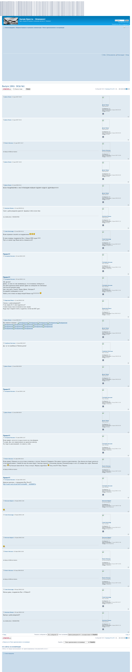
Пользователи (111, 55)
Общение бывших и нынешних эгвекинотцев (28, 27)
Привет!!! (6, 254)
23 (124, 89)
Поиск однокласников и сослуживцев (53, 27)
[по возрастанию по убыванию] (89, 634)
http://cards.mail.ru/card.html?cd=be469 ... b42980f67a (19, 484)
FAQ (104, 55)
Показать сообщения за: (40, 634)
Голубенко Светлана (10, 343)
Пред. (4, 634)
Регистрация (120, 55)
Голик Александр (9, 231)
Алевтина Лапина (9, 208)
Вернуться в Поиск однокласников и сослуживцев (16, 642)
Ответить (4, 88)
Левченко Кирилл (9, 500)
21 (119, 89)
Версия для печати (124, 27)
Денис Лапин (8, 96)
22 (122, 89)
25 (128, 89)
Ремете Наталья (9, 143)
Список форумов (10, 27)
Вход (127, 55)
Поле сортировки (63, 634)
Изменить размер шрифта (127, 27)
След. (127, 634)
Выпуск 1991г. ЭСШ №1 (13, 86)
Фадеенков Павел (9, 300)
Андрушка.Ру (125, 24)
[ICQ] (103, 114)
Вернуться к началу (128, 116)
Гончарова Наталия (10, 256)
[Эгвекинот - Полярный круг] (11, 20)
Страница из (109, 89)
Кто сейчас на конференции (11, 646)
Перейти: (60, 642)
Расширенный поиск (123, 22)
